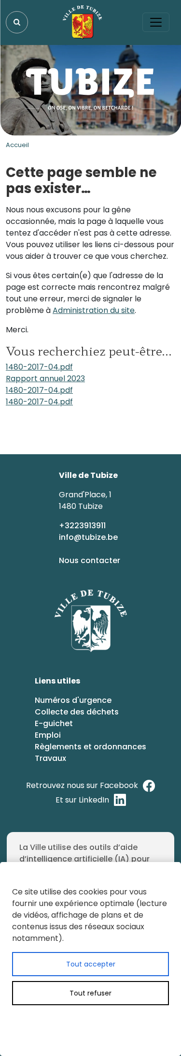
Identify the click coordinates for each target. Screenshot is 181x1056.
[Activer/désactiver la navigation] (155, 22)
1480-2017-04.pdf (39, 366)
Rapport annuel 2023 (45, 378)
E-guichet (55, 723)
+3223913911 (83, 525)
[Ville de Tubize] (82, 22)
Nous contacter (90, 560)
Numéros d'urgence (73, 700)
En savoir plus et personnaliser (105, 1021)
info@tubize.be (88, 537)
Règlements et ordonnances (90, 746)
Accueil (17, 144)
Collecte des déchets (77, 711)
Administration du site (94, 310)
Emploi (48, 735)
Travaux (50, 758)
